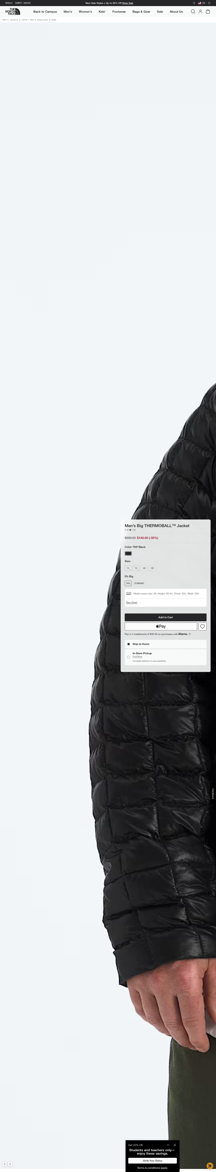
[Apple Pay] (161, 626)
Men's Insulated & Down (43, 20)
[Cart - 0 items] (208, 11)
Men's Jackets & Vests (15, 20)
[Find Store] (194, 3)
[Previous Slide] (5, 1164)
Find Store (137, 656)
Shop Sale (127, 3)
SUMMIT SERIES (23, 3)
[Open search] (193, 11)
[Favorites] (202, 626)
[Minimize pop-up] (168, 1145)
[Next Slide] (10, 1164)
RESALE (8, 3)
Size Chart (131, 602)
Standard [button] (139, 583)
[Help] (209, 3)
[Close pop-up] (175, 1145)
